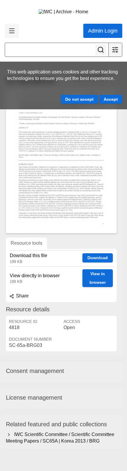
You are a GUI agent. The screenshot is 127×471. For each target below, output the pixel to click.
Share (22, 295)
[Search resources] (100, 49)
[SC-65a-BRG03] (61, 161)
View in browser (97, 278)
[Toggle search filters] (115, 50)
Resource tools (26, 243)
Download (97, 257)
